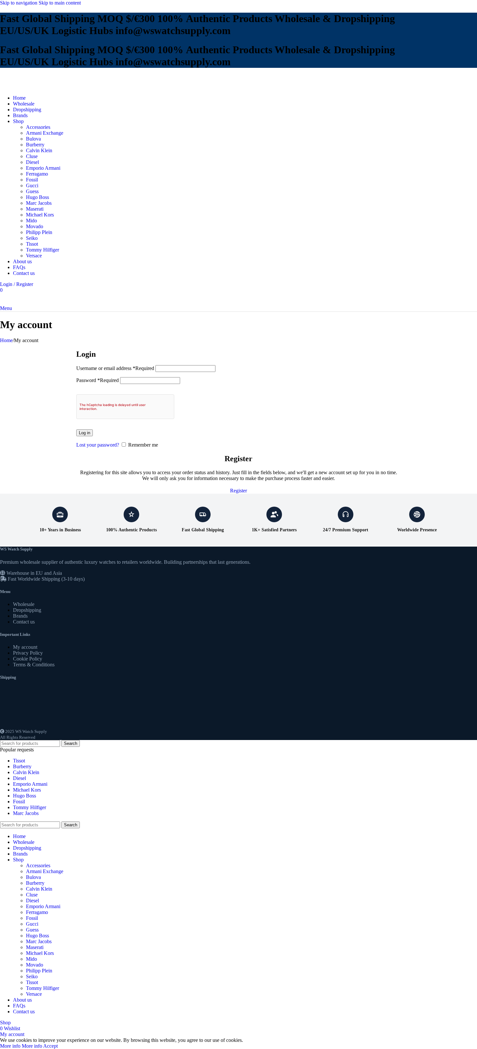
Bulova (33, 139)
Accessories (38, 127)
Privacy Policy (28, 653)
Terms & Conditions (34, 664)
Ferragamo (37, 174)
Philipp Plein (39, 232)
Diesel (32, 162)
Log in (84, 432)
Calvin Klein (39, 150)
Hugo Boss (37, 197)
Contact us (24, 621)
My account (25, 647)
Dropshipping (27, 610)
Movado (34, 226)
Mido (31, 220)
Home (6, 340)
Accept (50, 1046)
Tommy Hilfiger (42, 250)
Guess (32, 191)
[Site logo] (21, 87)
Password (97, 380)
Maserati (34, 209)
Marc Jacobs (39, 203)
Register (238, 490)
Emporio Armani (43, 168)
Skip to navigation (19, 3)
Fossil (32, 179)
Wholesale (23, 604)
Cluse (32, 156)
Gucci (32, 185)
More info (21, 1046)
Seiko (32, 238)
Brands (20, 616)
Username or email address (115, 368)
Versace (34, 255)
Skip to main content (60, 3)
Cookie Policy (27, 658)
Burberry (35, 144)
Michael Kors (40, 214)
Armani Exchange (44, 133)
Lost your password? (97, 445)
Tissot (32, 244)
